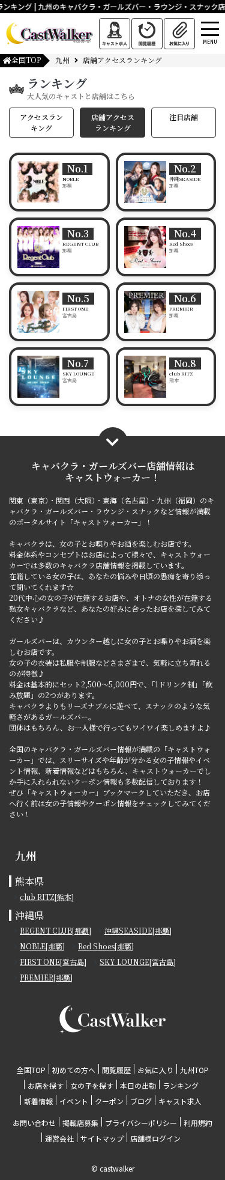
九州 (62, 60)
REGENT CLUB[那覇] (55, 930)
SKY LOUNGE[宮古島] (138, 961)
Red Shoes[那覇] (106, 946)
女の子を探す (91, 1085)
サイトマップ (102, 1138)
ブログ (141, 1101)
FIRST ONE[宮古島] (53, 961)
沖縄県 (29, 915)
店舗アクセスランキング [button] (112, 122)
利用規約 (198, 1123)
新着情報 (38, 1101)
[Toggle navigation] (221, 13)
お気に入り (155, 1070)
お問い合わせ (34, 1123)
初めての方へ (73, 1070)
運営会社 (59, 1138)
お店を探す (46, 1085)
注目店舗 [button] (183, 117)
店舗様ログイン (155, 1138)
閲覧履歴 (116, 1070)
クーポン (109, 1101)
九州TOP (194, 1070)
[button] (113, 442)
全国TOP (26, 60)
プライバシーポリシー (141, 1123)
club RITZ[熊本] (47, 897)
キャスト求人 (180, 1101)
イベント (73, 1101)
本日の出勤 (138, 1085)
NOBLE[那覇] (42, 946)
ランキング (181, 1085)
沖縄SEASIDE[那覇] (138, 930)
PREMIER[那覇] (46, 977)
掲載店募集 (80, 1123)
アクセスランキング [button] (41, 122)
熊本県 (29, 881)
